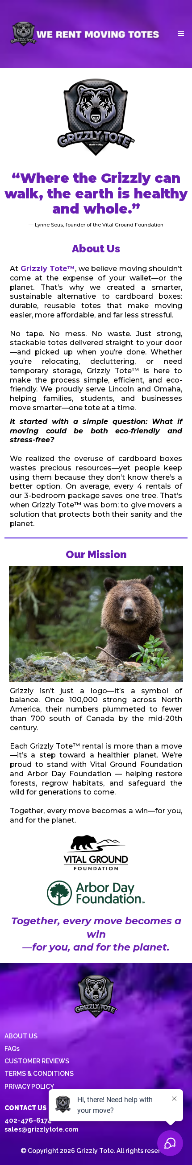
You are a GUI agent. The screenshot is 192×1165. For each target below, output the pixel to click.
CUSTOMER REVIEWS (36, 1061)
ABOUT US (21, 1036)
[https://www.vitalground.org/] (96, 853)
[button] (179, 33)
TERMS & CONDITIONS (39, 1073)
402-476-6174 (28, 1120)
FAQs (12, 1048)
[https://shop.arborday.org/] (96, 893)
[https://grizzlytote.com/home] (85, 33)
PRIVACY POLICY (29, 1086)
